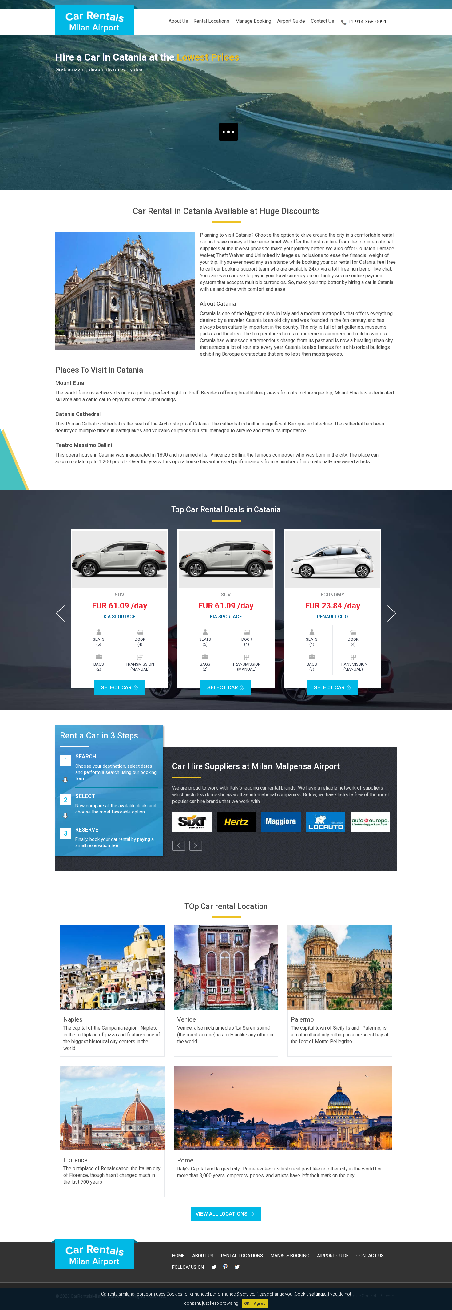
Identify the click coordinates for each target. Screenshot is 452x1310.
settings (317, 1294)
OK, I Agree (255, 1303)
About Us (178, 21)
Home (178, 1255)
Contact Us (322, 21)
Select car (227, 687)
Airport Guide (291, 21)
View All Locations (222, 1214)
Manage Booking (253, 21)
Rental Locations (211, 21)
